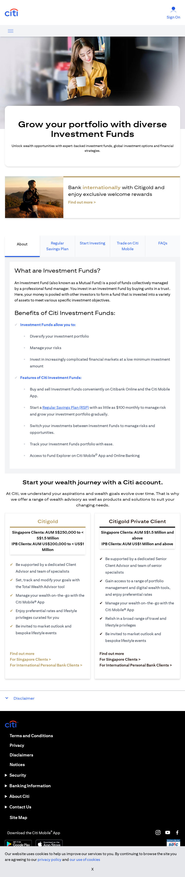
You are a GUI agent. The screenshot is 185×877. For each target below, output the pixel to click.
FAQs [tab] (162, 243)
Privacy (17, 745)
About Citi (19, 796)
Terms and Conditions (31, 735)
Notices (17, 764)
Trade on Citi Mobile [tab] (128, 246)
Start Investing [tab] (92, 243)
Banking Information (30, 785)
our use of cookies (85, 859)
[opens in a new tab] (11, 12)
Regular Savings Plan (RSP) (65, 407)
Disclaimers (21, 754)
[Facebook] (177, 832)
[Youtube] (168, 832)
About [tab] (22, 244)
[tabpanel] (92, 365)
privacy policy (49, 859)
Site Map (18, 817)
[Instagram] (158, 832)
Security (17, 775)
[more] (10, 31)
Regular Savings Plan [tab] (57, 246)
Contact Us (20, 806)
